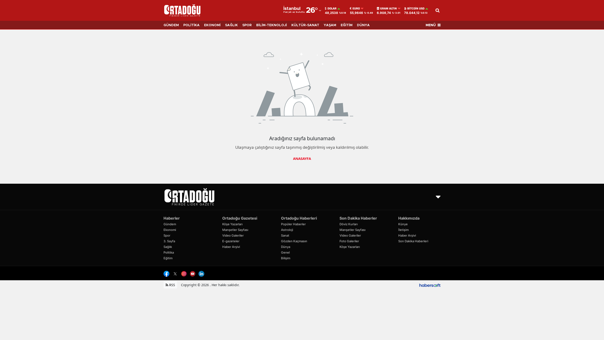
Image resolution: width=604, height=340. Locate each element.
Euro (356, 8)
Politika (169, 252)
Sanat (285, 235)
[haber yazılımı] (429, 284)
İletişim (403, 230)
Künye (403, 224)
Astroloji (287, 230)
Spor (167, 235)
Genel (285, 252)
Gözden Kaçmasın (294, 241)
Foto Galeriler (349, 241)
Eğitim (168, 258)
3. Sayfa (169, 241)
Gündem (170, 224)
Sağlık (168, 247)
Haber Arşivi (231, 247)
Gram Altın (388, 8)
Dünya (285, 247)
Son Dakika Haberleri (413, 241)
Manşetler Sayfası (235, 230)
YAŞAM (330, 25)
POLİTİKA (191, 25)
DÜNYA (363, 25)
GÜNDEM (171, 25)
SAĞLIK (231, 25)
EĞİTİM (346, 25)
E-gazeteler (230, 241)
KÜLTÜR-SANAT (305, 25)
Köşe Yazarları (232, 224)
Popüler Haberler (293, 224)
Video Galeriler (233, 235)
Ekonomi (170, 230)
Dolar (331, 8)
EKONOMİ (212, 25)
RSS (171, 285)
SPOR (247, 25)
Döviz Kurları (349, 224)
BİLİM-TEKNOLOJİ (271, 25)
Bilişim (285, 258)
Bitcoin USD (415, 8)
